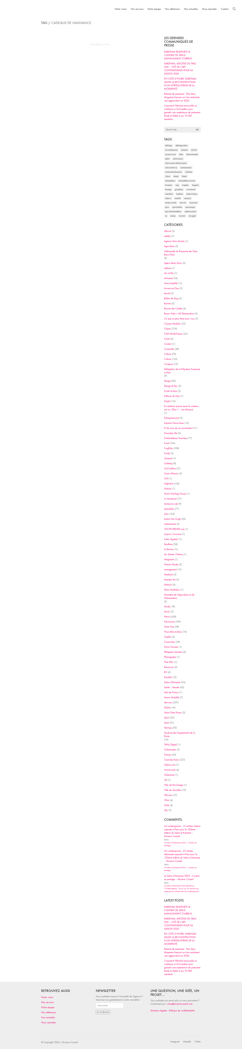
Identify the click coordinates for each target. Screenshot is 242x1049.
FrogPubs (195, 185)
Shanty (167, 707)
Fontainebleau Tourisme (187, 181)
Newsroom (169, 621)
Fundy (167, 453)
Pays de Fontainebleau (173, 211)
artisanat (184, 150)
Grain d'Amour (171, 473)
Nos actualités (48, 1017)
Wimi (166, 800)
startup (172, 216)
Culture (167, 354)
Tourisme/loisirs (171, 759)
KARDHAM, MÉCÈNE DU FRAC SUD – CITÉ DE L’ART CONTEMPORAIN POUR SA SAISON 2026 (180, 68)
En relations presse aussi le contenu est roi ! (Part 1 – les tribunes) (181, 408)
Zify (166, 810)
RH (165, 672)
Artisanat (168, 278)
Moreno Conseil (170, 203)
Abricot (167, 231)
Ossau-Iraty (193, 203)
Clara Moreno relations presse (176, 163)
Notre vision (47, 997)
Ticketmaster (170, 749)
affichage (168, 146)
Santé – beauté (171, 687)
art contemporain (171, 150)
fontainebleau (170, 181)
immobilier (169, 194)
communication (186, 168)
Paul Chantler (177, 207)
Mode (167, 606)
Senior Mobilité (171, 697)
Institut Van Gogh (172, 519)
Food (166, 443)
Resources (169, 667)
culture (167, 176)
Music (167, 611)
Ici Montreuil (191, 189)
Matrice (168, 584)
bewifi (167, 293)
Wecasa (168, 795)
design (176, 176)
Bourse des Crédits (173, 308)
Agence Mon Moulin (174, 241)
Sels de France (171, 692)
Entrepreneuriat (171, 418)
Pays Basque (190, 207)
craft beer (188, 172)
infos (166, 514)
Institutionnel (170, 524)
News (167, 616)
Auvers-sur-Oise (170, 154)
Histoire (168, 488)
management (170, 569)
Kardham (179, 194)
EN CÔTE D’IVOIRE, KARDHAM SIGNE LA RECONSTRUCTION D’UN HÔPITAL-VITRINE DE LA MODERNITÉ (180, 83)
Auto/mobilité (171, 283)
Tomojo (167, 754)
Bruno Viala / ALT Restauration (179, 313)
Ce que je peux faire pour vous (179, 318)
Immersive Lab (171, 503)
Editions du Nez (172, 396)
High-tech (168, 483)
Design (167, 381)
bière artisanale (192, 154)
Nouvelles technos (173, 631)
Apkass (167, 268)
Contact (168, 343)
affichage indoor (182, 146)
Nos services (47, 1002)
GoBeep (168, 463)
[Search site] (234, 9)
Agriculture (169, 246)
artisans (194, 150)
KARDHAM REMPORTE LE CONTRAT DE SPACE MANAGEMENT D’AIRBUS (178, 55)
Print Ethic (169, 662)
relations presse (190, 211)
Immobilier (169, 508)
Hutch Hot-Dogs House (175, 493)
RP (166, 216)
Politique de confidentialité (182, 1010)
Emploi (167, 401)
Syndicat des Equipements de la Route (179, 734)
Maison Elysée (171, 564)
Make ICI (168, 198)
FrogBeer (185, 185)
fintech (184, 176)
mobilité (178, 198)
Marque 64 (169, 579)
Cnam (167, 338)
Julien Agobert (171, 539)
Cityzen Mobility (172, 323)
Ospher (167, 636)
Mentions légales (158, 1010)
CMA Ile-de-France (173, 333)
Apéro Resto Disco (173, 263)
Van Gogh (192, 216)
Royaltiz (168, 677)
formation (168, 185)
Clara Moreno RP (171, 168)
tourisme (182, 216)
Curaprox (168, 364)
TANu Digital (170, 744)
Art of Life (169, 273)
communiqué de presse (173, 172)
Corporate (169, 349)
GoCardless (170, 468)
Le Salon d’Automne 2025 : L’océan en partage (180, 844)
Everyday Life (170, 433)
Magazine (169, 559)
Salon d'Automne (172, 682)
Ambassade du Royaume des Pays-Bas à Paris (181, 253)
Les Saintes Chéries (173, 554)
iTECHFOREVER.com (174, 529)
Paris (167, 207)
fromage (168, 189)
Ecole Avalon (170, 391)
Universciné (169, 769)
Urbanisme (169, 774)
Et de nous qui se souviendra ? (179, 428)
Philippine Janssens (173, 652)
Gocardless (179, 189)
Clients (167, 328)
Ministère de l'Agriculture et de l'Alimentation (179, 596)
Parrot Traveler (171, 647)
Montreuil (187, 198)
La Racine (169, 549)
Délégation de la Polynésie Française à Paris (182, 371)
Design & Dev (171, 386)
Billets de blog (171, 298)
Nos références (48, 1012)
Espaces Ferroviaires (174, 423)
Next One (183, 203)
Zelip (166, 805)
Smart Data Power (173, 712)
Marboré (168, 574)
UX (165, 780)
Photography (170, 657)
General (168, 458)
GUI (166, 478)
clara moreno (178, 159)
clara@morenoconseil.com (180, 1003)
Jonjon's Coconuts (172, 534)
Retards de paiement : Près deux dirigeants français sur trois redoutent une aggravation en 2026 (181, 97)
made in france (191, 194)
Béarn (167, 159)
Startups (168, 727)
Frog (177, 185)
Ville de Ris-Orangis (173, 785)
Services (168, 702)
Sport (166, 717)
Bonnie (167, 303)
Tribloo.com (169, 764)
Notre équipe (47, 1007)
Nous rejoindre (48, 1022)
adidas (167, 236)
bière (181, 154)
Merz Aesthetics (172, 589)
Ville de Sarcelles (172, 790)
